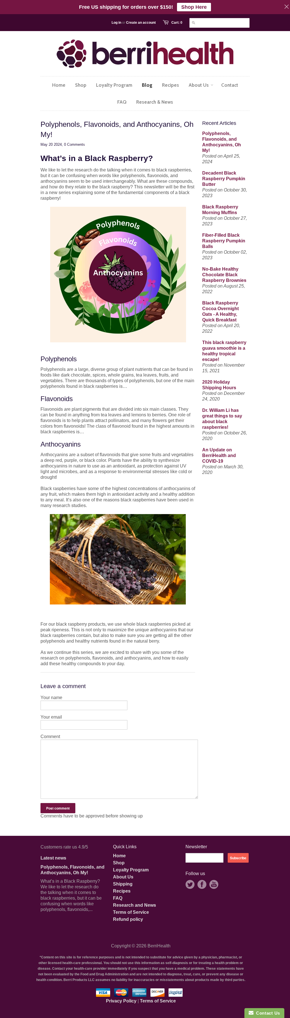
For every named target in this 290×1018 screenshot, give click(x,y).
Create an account (141, 23)
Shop (119, 862)
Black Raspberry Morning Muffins (220, 210)
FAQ (117, 898)
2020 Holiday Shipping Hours (219, 385)
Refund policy (128, 919)
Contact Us (266, 1013)
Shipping (123, 884)
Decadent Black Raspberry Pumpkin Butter (223, 179)
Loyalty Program (131, 869)
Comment (50, 736)
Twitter (190, 884)
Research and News (134, 905)
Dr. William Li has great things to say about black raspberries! (222, 419)
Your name (51, 697)
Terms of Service (131, 912)
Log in (116, 23)
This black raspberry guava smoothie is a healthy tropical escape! (224, 351)
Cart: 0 (176, 23)
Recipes (122, 891)
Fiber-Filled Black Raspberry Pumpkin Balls (223, 241)
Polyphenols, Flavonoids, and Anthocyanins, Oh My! (221, 142)
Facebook (201, 884)
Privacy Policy (121, 1001)
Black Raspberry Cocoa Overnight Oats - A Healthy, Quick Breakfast (220, 311)
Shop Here (194, 7)
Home (119, 855)
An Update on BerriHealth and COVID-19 (219, 455)
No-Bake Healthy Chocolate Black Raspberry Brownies (224, 275)
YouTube (213, 884)
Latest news (53, 858)
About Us (123, 877)
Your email (51, 717)
